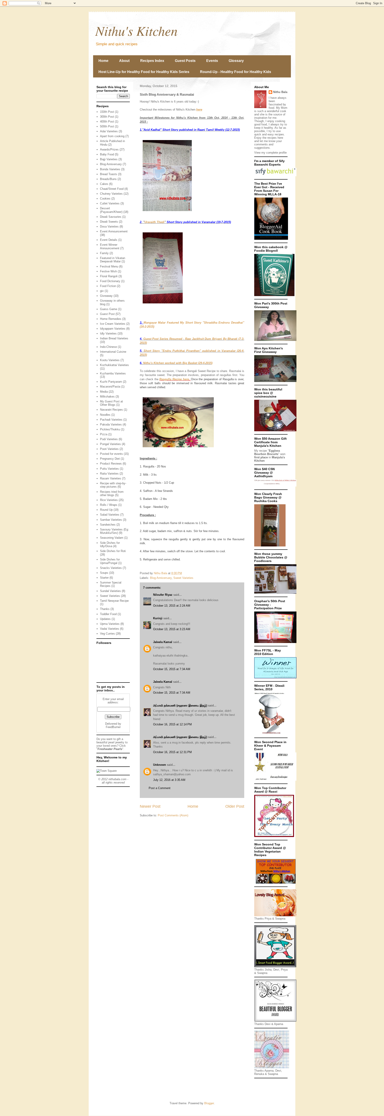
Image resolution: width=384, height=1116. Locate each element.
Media (104, 391)
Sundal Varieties (110, 591)
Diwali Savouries (110, 216)
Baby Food (107, 154)
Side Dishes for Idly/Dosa (110, 544)
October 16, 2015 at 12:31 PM (172, 752)
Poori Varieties (109, 449)
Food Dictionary (110, 281)
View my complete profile (270, 152)
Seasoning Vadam (111, 537)
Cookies (105, 198)
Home (103, 61)
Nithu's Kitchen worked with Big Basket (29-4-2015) (177, 363)
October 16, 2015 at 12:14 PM (172, 724)
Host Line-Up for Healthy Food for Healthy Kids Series (143, 72)
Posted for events (111, 453)
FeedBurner (113, 727)
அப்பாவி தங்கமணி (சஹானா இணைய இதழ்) (180, 705)
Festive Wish (108, 271)
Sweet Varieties (183, 578)
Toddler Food (108, 614)
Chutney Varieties (111, 193)
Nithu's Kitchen (136, 30)
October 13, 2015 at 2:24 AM (171, 605)
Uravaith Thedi (154, 222)
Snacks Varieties (111, 568)
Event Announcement (114, 231)
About (124, 61)
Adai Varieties (109, 131)
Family (104, 253)
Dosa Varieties (109, 226)
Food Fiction (108, 286)
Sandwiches (108, 524)
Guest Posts (185, 61)
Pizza (103, 434)
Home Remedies (110, 319)
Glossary (236, 61)
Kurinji (157, 618)
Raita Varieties (109, 473)
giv (102, 291)
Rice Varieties (109, 500)
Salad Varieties (109, 514)
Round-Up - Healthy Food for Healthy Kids (235, 72)
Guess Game (108, 309)
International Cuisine (113, 351)
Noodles (105, 414)
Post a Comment (159, 788)
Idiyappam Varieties (112, 328)
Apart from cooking (112, 136)
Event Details (108, 239)
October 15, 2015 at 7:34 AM (171, 669)
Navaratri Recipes (111, 409)
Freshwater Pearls (110, 749)
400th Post (107, 121)
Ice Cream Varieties (112, 323)
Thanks (105, 609)
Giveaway (106, 295)
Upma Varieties (110, 623)
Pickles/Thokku (110, 429)
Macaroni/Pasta (110, 386)
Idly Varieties (108, 333)
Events (212, 61)
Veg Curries (107, 633)
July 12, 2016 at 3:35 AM (169, 780)
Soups (104, 572)
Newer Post (150, 806)
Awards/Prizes (109, 149)
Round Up (106, 509)
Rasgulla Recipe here (174, 379)
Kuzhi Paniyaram (111, 381)
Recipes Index (152, 61)
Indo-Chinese (108, 346)
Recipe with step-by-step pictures (113, 485)
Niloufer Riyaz (162, 594)
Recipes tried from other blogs (112, 493)
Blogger (209, 1103)
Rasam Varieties (110, 478)
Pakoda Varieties (111, 424)
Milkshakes (107, 396)
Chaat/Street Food (112, 188)
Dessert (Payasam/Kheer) (111, 210)
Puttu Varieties (109, 468)
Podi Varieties (109, 439)
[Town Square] (106, 770)
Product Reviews (111, 463)
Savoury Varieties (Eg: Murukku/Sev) (114, 531)
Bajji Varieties (109, 159)
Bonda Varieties (110, 169)
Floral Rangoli (109, 276)
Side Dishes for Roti (113, 551)
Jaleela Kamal (162, 642)
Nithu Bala (280, 92)
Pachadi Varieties (111, 419)
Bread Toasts (108, 174)
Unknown (159, 764)
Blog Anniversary (161, 578)
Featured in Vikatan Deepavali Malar (112, 259)
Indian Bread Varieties (114, 338)
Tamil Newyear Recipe (114, 600)
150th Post (107, 111)
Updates (105, 619)
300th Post (107, 116)
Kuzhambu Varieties (113, 373)
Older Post (234, 806)
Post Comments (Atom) (173, 815)
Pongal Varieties (110, 444)
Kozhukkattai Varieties (114, 365)
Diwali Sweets (109, 221)
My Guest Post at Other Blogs (111, 403)
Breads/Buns (108, 179)
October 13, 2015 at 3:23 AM (171, 629)
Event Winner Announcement (109, 246)
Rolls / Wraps (108, 505)
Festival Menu (109, 266)
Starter (104, 577)
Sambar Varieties (111, 519)
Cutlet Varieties (110, 203)
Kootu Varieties (110, 360)
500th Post (107, 126)
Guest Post (107, 314)
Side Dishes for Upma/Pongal (110, 561)
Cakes (104, 184)
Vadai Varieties (109, 628)
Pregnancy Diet (110, 458)
